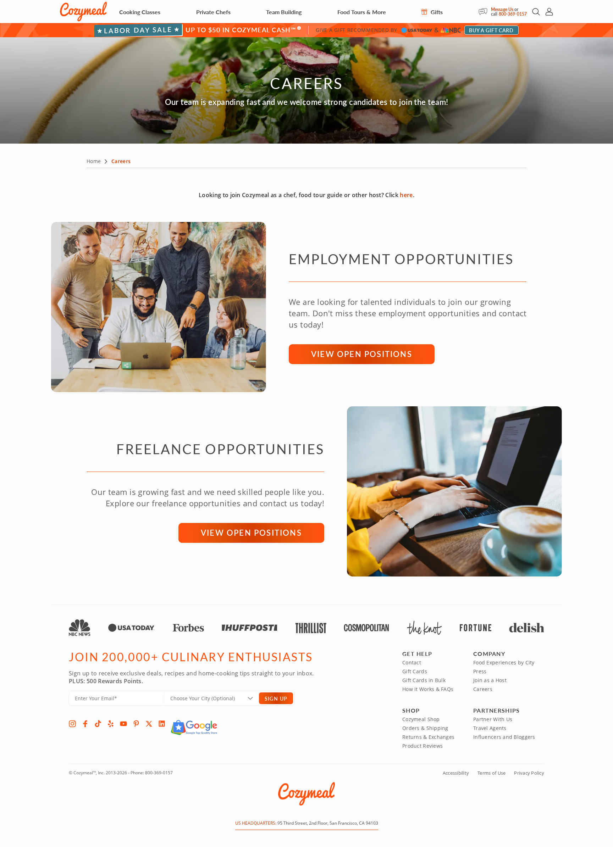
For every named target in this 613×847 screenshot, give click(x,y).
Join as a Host (490, 680)
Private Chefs (213, 12)
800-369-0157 (513, 14)
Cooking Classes (139, 12)
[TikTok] (97, 723)
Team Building (284, 12)
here (406, 195)
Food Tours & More (361, 12)
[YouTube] (123, 723)
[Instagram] (72, 723)
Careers (482, 689)
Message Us (502, 9)
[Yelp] (110, 723)
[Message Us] (485, 11)
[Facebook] (85, 723)
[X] (149, 723)
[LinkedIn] (161, 723)
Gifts (436, 12)
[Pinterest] (136, 723)
